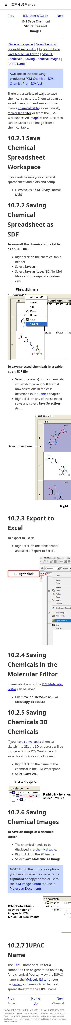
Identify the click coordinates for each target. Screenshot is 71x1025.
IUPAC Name (17, 64)
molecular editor (19, 113)
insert (17, 984)
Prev (11, 16)
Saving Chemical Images (42, 59)
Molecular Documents (26, 888)
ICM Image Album (28, 884)
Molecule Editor (36, 979)
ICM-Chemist (35, 79)
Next (60, 16)
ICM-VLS (37, 83)
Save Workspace (21, 44)
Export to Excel (49, 49)
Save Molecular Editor (23, 54)
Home (35, 998)
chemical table (28, 108)
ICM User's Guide (35, 16)
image (34, 118)
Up (36, 1003)
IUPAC (18, 965)
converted (31, 742)
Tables (43, 394)
